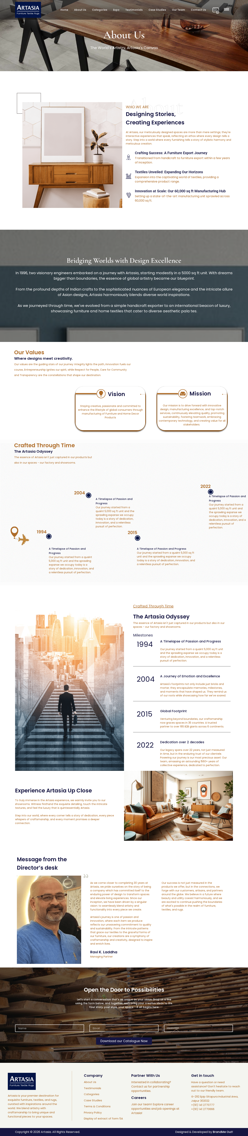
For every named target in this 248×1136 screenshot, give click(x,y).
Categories (99, 10)
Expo (116, 10)
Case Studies (157, 10)
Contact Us (198, 10)
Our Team (178, 10)
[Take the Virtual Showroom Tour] (216, 11)
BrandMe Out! (223, 1132)
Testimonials (134, 10)
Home (64, 10)
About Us (80, 10)
